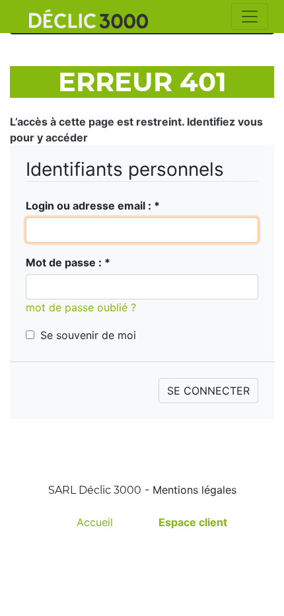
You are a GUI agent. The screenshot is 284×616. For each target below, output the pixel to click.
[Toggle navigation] (249, 16)
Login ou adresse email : (93, 205)
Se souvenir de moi (88, 335)
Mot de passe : (68, 262)
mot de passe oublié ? (81, 307)
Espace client (193, 522)
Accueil (95, 522)
